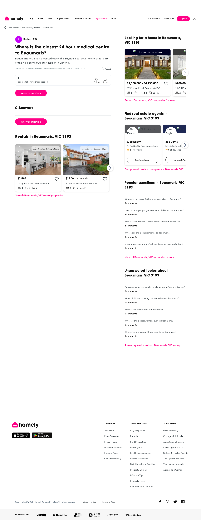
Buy (31, 18)
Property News (137, 480)
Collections (154, 18)
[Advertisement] (100, 6)
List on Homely (170, 430)
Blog (113, 18)
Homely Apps (111, 452)
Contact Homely (112, 458)
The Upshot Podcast (173, 458)
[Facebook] (160, 502)
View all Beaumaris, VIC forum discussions (149, 257)
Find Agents (136, 447)
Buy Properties (137, 430)
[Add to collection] (56, 178)
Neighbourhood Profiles (142, 464)
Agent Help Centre (172, 469)
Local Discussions (139, 458)
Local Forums (13, 27)
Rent (40, 18)
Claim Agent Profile (173, 447)
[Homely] (32, 425)
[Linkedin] (183, 502)
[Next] (110, 168)
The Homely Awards (173, 464)
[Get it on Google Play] (42, 435)
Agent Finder (63, 18)
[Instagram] (168, 502)
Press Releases (111, 436)
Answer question (31, 93)
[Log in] (194, 18)
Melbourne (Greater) (31, 27)
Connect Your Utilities (141, 486)
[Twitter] (175, 502)
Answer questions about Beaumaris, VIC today (152, 345)
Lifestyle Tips (136, 475)
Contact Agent (142, 159)
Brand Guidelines (113, 447)
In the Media (110, 441)
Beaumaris (48, 27)
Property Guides (138, 469)
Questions (101, 18)
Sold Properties (138, 441)
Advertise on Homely (173, 441)
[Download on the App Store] (22, 435)
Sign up (183, 18)
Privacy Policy (89, 501)
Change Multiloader (173, 436)
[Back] (5, 27)
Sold (50, 18)
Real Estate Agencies (140, 452)
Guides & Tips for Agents (175, 452)
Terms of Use (108, 501)
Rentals (134, 436)
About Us (109, 430)
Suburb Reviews (83, 18)
